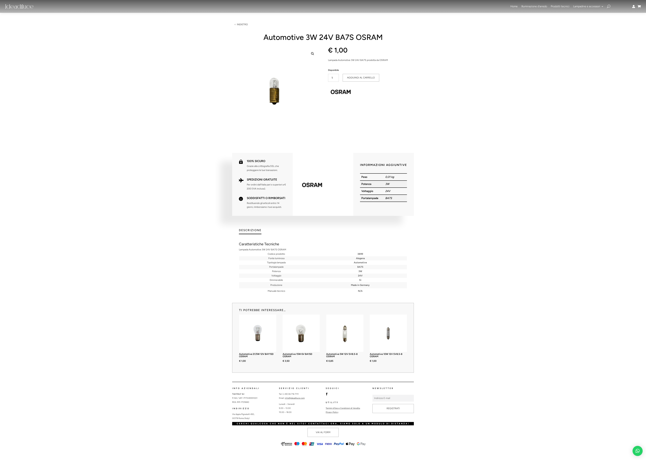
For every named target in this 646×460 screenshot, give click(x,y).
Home (514, 6)
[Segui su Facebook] (326, 394)
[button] (313, 54)
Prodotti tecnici (560, 6)
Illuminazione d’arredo (534, 6)
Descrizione (250, 230)
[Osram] (340, 92)
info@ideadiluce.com (295, 398)
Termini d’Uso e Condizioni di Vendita (343, 408)
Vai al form (323, 432)
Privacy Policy (332, 412)
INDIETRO (242, 24)
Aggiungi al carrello (361, 77)
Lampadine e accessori (586, 6)
